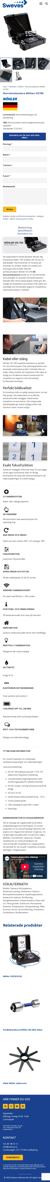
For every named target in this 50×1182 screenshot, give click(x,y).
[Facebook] (5, 1106)
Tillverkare (12, 86)
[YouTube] (17, 1106)
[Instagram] (11, 1106)
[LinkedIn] (22, 1106)
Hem (5, 86)
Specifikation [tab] (25, 230)
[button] (41, 3)
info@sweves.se (10, 1147)
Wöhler (21, 86)
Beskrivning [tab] (25, 227)
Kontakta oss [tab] (25, 233)
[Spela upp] (25, 310)
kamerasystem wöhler (24, 219)
